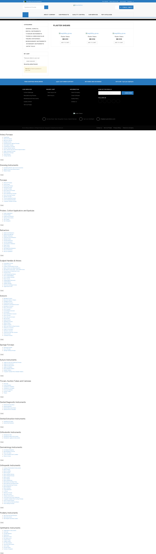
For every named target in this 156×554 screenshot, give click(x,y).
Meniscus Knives (8, 492)
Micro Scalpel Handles (9, 277)
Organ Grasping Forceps (9, 151)
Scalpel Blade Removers (9, 280)
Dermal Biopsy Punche (9, 451)
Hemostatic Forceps (8, 145)
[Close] (0, 257)
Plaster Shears (31, 19)
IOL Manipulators (8, 542)
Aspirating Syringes (8, 421)
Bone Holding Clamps (9, 474)
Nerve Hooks (7, 246)
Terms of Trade (28, 104)
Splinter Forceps (8, 196)
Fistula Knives (7, 272)
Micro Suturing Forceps (9, 195)
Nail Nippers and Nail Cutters (11, 518)
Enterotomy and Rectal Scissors (11, 304)
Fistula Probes (7, 214)
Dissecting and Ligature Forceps (11, 143)
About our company (128, 128)
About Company (75, 92)
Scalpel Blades (7, 281)
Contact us (74, 101)
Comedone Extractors (9, 450)
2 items (31, 58)
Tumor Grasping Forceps (10, 199)
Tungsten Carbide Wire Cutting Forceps (13, 499)
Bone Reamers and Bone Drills (11, 483)
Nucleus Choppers (8, 549)
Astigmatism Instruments (10, 530)
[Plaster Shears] (65, 33)
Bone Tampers (7, 488)
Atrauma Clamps (8, 138)
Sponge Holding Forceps (10, 350)
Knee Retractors (7, 489)
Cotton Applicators (8, 213)
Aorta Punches (7, 264)
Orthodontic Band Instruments (11, 436)
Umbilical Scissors (8, 335)
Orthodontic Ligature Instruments (12, 438)
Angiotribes (6, 137)
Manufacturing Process (30, 95)
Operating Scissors (8, 321)
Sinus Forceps (7, 349)
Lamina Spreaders (8, 242)
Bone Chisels (7, 469)
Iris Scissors (6, 312)
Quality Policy (75, 98)
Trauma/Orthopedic (33, 38)
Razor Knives (7, 278)
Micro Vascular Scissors (9, 317)
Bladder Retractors (8, 236)
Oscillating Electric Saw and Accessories (13, 167)
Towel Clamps (7, 154)
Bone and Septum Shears (10, 300)
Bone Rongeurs (7, 486)
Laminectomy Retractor (9, 243)
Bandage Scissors (8, 298)
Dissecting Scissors (8, 303)
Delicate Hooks (7, 239)
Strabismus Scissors (8, 327)
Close (2, 159)
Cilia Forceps (7, 184)
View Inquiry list (51, 92)
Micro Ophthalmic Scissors (10, 313)
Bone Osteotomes (8, 480)
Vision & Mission (75, 95)
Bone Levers (7, 477)
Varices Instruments (8, 217)
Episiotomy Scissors (8, 306)
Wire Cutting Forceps (9, 500)
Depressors (6, 535)
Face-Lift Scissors (8, 307)
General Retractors (8, 240)
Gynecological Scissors (9, 310)
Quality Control (28, 101)
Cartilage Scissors (8, 301)
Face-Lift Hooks (7, 453)
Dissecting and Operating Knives (12, 271)
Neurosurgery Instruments (36, 41)
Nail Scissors (7, 318)
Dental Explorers (8, 406)
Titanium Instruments (34, 33)
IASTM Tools (30, 46)
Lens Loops (6, 546)
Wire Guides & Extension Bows (11, 502)
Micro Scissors (7, 315)
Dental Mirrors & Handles (10, 409)
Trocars (5, 393)
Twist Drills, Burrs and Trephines (11, 497)
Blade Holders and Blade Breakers (12, 268)
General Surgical (32, 28)
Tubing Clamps (7, 155)
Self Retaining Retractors (10, 248)
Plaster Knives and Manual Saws (12, 169)
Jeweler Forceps (8, 189)
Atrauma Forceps (8, 182)
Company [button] (129, 1)
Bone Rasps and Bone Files (10, 481)
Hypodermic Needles (9, 386)
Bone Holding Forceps (9, 475)
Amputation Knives (8, 263)
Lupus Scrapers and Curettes (11, 454)
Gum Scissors (7, 309)
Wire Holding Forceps (9, 503)
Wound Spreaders (8, 251)
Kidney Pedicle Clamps (9, 148)
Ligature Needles (8, 367)
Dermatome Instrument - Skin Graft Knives (14, 269)
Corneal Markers (8, 533)
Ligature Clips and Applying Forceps (12, 362)
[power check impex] (78, 5)
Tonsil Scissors (7, 334)
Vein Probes (6, 219)
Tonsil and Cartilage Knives (10, 285)
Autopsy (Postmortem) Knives (11, 266)
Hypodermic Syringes (9, 388)
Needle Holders (7, 370)
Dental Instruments (33, 31)
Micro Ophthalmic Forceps (10, 193)
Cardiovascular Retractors (10, 237)
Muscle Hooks (7, 547)
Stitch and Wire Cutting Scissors (11, 326)
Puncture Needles (8, 389)
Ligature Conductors (9, 364)
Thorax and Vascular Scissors (11, 332)
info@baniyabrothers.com (107, 119)
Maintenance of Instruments (31, 98)
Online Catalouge (28, 92)
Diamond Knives (8, 536)
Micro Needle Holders (9, 368)
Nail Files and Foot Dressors (10, 515)
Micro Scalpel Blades (9, 275)
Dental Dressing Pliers (9, 404)
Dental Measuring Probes (10, 408)
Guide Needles (7, 385)
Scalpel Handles (7, 283)
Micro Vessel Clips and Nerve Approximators (14, 149)
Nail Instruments (8, 494)
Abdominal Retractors (9, 233)
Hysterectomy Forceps (9, 146)
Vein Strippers (7, 221)
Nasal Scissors (7, 320)
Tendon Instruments (9, 495)
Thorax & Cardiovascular (35, 36)
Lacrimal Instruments (9, 544)
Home (24, 19)
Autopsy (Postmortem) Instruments (12, 468)
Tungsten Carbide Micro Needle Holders (13, 371)
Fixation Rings (7, 539)
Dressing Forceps (8, 187)
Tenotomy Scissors (8, 330)
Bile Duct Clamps (8, 140)
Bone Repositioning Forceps (10, 485)
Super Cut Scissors (8, 329)
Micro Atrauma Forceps (9, 190)
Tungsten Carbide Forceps (10, 201)
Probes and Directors (9, 216)
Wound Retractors (8, 249)
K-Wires (6, 491)
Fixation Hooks (7, 541)
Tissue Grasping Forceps (10, 198)
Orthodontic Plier (8, 434)
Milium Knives (7, 456)
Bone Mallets (7, 478)
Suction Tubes (7, 391)
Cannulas (6, 383)
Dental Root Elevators (9, 423)
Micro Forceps (7, 192)
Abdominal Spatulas (8, 234)
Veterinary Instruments (35, 43)
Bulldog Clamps (7, 142)
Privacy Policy (117, 128)
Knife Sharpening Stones (10, 274)
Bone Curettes (7, 471)
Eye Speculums (7, 538)
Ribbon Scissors (7, 324)
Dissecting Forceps (8, 185)
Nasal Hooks (7, 245)
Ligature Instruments (9, 365)
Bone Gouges (7, 472)
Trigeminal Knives (8, 286)
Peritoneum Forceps (9, 152)
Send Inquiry (50, 95)
